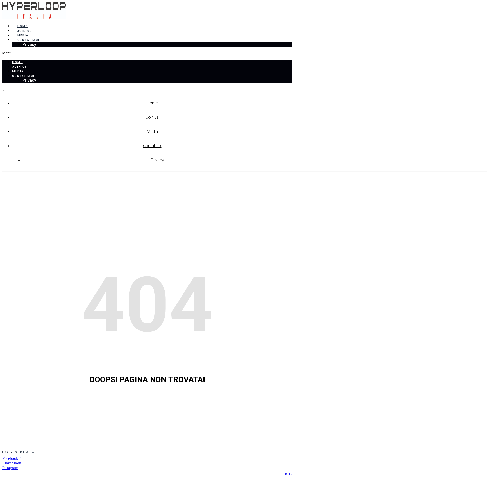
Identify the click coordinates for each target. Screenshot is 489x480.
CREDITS (285, 474)
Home (22, 26)
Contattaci (28, 40)
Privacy (29, 44)
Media (23, 35)
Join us (24, 31)
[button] (147, 53)
